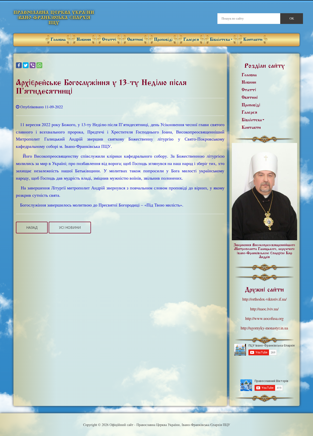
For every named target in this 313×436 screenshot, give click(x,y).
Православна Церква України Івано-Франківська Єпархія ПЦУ (53, 17)
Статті (109, 39)
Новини (84, 39)
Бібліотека (220, 39)
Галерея (191, 39)
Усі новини (70, 227)
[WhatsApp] (39, 65)
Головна (58, 39)
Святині (135, 39)
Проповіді (163, 39)
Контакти (253, 39)
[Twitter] (26, 65)
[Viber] (32, 65)
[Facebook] (19, 65)
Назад (31, 227)
